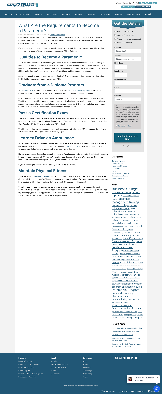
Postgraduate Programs (27, 377)
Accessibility (55, 374)
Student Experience (133, 14)
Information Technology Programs (30, 374)
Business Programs (25, 361)
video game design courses (133, 315)
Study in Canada (118, 178)
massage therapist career (119, 266)
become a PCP (27, 90)
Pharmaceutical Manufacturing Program (127, 306)
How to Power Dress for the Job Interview (127, 328)
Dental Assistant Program (122, 249)
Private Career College (120, 176)
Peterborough (88, 374)
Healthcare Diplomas (57, 35)
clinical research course (127, 223)
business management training (125, 200)
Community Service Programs (29, 364)
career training (129, 217)
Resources (118, 14)
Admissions (66, 14)
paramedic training (122, 293)
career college (120, 205)
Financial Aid (91, 14)
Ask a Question (109, 391)
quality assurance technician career (124, 312)
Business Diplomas (118, 161)
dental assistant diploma (124, 244)
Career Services (52, 14)
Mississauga (87, 367)
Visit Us (124, 391)
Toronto (85, 377)
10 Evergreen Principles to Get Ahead (125, 331)
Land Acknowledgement (59, 364)
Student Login (128, 7)
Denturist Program (120, 259)
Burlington (86, 364)
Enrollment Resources (93, 385)
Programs (38, 14)
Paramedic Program (125, 290)
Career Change (117, 163)
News (114, 171)
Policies (53, 371)
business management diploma (126, 194)
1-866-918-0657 (143, 7)
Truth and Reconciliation (59, 367)
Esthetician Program (131, 262)
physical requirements (41, 176)
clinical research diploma (122, 226)
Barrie (85, 361)
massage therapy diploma (119, 269)
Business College (125, 189)
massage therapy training (129, 272)
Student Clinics (105, 14)
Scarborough (87, 371)
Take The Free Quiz (148, 3)
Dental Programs (24, 371)
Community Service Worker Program (127, 240)
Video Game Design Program (127, 317)
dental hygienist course (130, 254)
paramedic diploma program (80, 90)
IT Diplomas (116, 168)
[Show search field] (152, 14)
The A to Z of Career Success (122, 335)
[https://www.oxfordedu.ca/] (22, 5)
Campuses (78, 14)
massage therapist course (134, 266)
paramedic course (132, 286)
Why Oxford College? (23, 14)
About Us (8, 14)
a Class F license (72, 146)
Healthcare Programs (26, 367)
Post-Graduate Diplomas (120, 173)
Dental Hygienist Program (126, 256)
